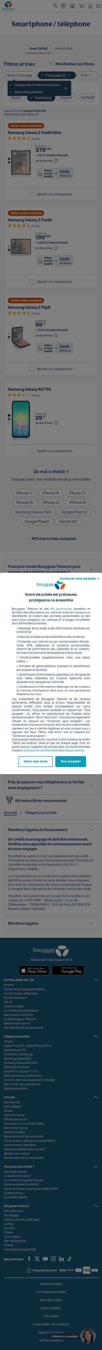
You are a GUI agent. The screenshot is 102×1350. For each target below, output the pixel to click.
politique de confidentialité (41, 750)
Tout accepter (70, 761)
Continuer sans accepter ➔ (79, 579)
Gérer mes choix (36, 761)
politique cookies (73, 750)
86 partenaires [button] (61, 609)
